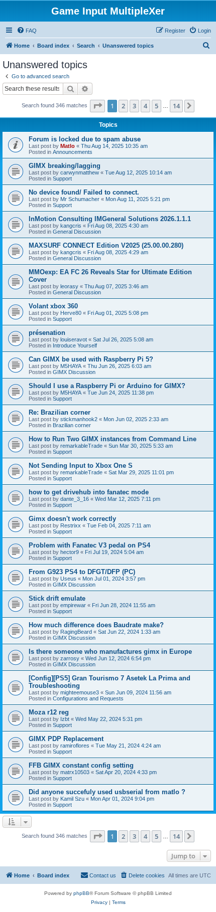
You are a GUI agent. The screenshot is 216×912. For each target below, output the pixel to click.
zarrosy (69, 658)
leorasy (69, 286)
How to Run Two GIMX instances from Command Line (112, 439)
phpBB (81, 893)
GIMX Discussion (74, 372)
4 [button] (145, 105)
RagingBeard (76, 632)
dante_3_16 (74, 499)
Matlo (67, 146)
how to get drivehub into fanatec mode (89, 492)
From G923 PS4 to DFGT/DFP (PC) (82, 572)
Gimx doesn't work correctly (72, 518)
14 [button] (176, 105)
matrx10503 (74, 772)
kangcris (70, 226)
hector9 (69, 552)
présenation (47, 332)
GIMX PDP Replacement (66, 739)
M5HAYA (70, 366)
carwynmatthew (79, 172)
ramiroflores (74, 746)
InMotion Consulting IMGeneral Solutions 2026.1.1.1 (110, 219)
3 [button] (134, 105)
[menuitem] (27, 31)
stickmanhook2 (78, 419)
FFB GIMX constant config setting (81, 765)
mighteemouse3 (79, 692)
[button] (97, 106)
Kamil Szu (72, 799)
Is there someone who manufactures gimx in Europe (110, 651)
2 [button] (123, 105)
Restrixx (70, 525)
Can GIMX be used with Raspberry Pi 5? (91, 359)
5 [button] (156, 105)
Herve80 (70, 313)
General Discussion (77, 232)
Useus (68, 579)
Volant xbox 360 (53, 306)
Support (62, 178)
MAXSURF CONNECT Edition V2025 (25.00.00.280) (106, 245)
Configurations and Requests (88, 698)
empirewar (73, 605)
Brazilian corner (72, 425)
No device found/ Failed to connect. (84, 192)
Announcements (72, 152)
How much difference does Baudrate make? (96, 625)
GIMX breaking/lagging (64, 165)
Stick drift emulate (57, 598)
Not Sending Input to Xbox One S (81, 465)
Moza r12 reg (49, 712)
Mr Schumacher (79, 199)
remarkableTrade (81, 446)
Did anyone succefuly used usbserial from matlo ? (107, 792)
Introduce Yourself (75, 345)
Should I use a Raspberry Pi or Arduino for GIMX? (107, 386)
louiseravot (73, 339)
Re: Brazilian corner (59, 412)
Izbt (64, 719)
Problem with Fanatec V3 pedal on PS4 (89, 545)
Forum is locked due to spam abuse (85, 139)
